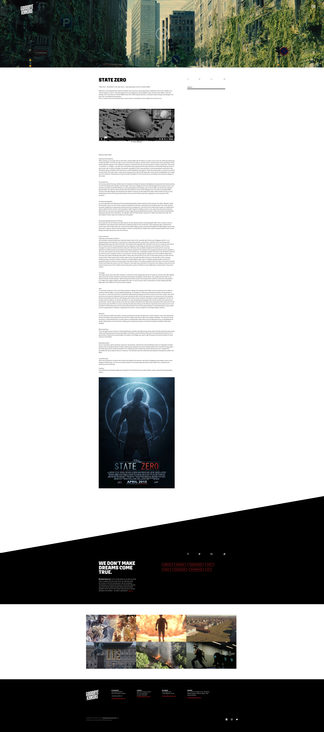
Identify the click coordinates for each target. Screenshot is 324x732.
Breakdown (180, 564)
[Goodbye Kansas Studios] (27, 7)
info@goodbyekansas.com (118, 698)
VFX (208, 569)
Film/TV (209, 564)
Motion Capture (179, 569)
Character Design (195, 564)
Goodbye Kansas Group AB (109, 717)
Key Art (166, 569)
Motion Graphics (196, 569)
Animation (167, 564)
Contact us (130, 590)
